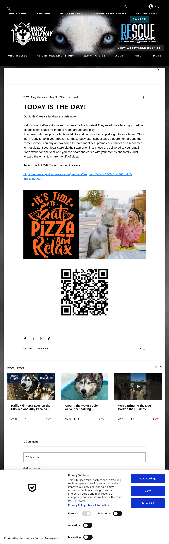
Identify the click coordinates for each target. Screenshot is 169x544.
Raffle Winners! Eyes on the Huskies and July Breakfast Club (30, 407)
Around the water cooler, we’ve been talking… (82, 407)
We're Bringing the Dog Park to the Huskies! (134, 407)
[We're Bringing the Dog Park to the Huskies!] (138, 386)
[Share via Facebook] (25, 338)
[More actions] (144, 97)
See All (158, 367)
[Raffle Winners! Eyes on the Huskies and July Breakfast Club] (31, 386)
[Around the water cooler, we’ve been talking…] (84, 386)
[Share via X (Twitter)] (33, 338)
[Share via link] (49, 338)
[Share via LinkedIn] (41, 338)
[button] (9, 9)
